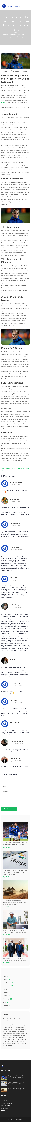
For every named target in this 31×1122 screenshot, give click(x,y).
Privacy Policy (6, 1106)
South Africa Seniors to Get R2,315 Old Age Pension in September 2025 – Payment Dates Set (15, 872)
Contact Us (5, 1108)
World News (8, 986)
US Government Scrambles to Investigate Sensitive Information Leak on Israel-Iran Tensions (15, 902)
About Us (4, 1101)
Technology (7, 999)
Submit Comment (9, 809)
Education (7, 1005)
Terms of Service (6, 1103)
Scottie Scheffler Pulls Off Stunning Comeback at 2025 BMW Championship (15, 931)
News (6, 989)
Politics (6, 980)
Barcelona (4, 102)
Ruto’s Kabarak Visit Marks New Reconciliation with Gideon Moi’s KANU (15, 959)
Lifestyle (6, 996)
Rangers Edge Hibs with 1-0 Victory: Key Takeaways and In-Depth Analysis (15, 843)
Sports (7, 976)
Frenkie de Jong (5, 468)
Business (6, 992)
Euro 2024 (14, 468)
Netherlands (21, 468)
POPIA (3, 1111)
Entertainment (8, 983)
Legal (5, 1002)
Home (15, 33)
